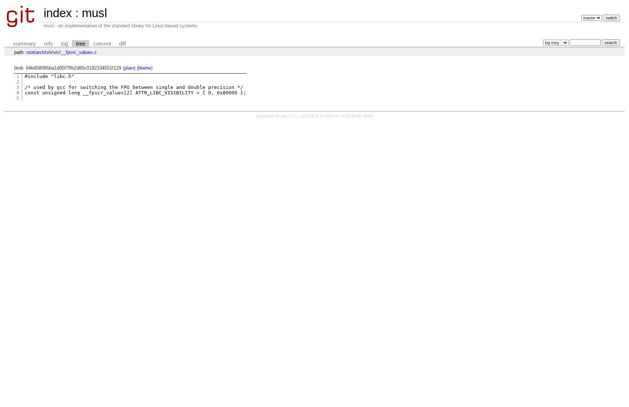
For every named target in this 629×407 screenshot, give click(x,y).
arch (40, 52)
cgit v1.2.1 (290, 116)
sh (48, 52)
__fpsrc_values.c (79, 52)
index (58, 13)
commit (102, 44)
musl (94, 13)
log (64, 44)
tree (80, 44)
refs (48, 44)
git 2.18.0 (309, 116)
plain (129, 68)
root (30, 52)
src (56, 52)
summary (24, 44)
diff (122, 44)
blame (144, 68)
